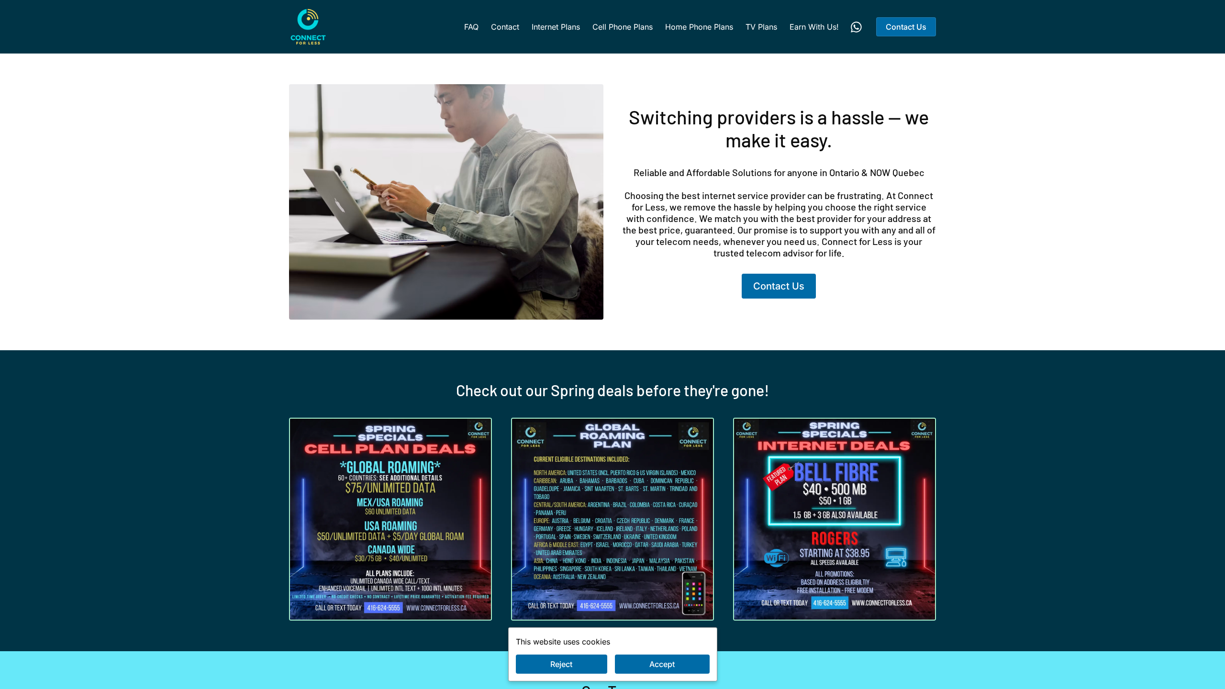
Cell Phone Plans (622, 27)
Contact (505, 27)
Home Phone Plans (699, 27)
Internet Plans (556, 27)
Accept (662, 664)
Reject (561, 664)
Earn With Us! (814, 27)
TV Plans (761, 27)
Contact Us (906, 27)
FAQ (471, 27)
